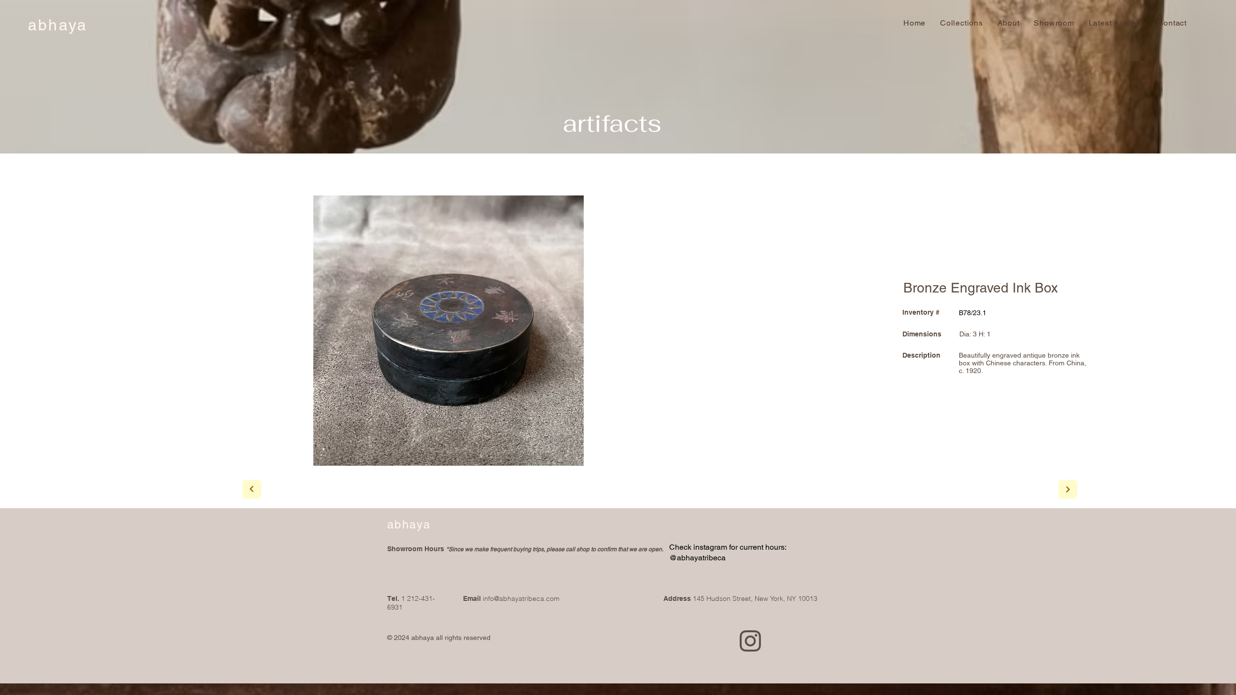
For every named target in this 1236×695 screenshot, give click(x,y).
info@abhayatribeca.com (521, 598)
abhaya (57, 25)
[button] (1172, 23)
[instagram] (750, 641)
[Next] (251, 489)
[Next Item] (569, 330)
